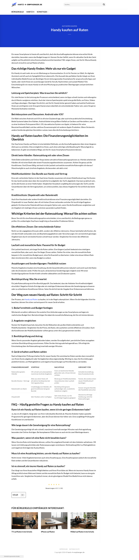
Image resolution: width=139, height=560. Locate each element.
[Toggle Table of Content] (21, 495)
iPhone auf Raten (48, 532)
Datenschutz (74, 549)
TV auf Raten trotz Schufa (21, 532)
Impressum (63, 549)
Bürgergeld (17, 12)
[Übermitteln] (104, 4)
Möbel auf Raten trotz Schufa (82, 532)
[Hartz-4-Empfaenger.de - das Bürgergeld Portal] (26, 4)
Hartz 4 (30, 12)
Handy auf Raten (31, 299)
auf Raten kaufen (69, 26)
